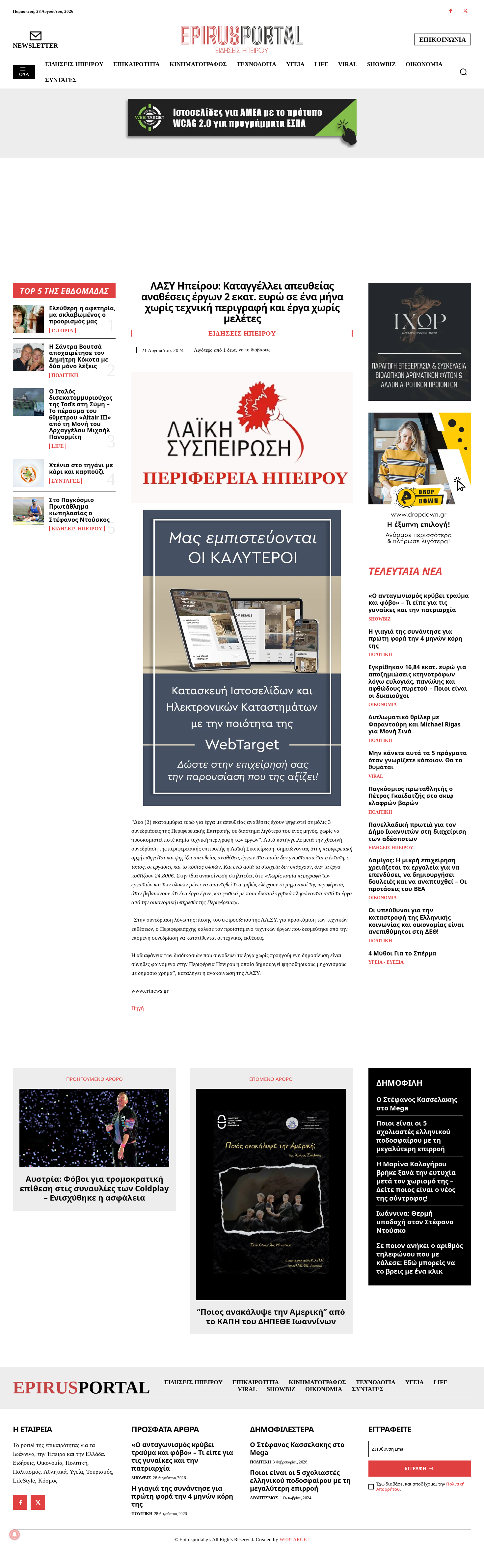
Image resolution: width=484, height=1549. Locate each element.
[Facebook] (450, 11)
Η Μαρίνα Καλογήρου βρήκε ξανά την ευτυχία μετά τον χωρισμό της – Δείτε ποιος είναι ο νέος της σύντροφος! (416, 1181)
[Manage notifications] (14, 1534)
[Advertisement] (242, 207)
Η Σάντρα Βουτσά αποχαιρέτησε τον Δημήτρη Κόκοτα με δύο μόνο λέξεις (78, 356)
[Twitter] (465, 11)
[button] (463, 72)
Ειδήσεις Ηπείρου (76, 528)
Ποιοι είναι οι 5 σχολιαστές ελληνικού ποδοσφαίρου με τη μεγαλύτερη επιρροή (413, 1136)
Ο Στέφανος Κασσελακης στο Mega (416, 1103)
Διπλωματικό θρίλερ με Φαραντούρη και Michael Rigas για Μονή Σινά (414, 724)
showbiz (379, 619)
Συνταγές (65, 481)
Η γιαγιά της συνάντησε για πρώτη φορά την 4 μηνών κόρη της (415, 638)
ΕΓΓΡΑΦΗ (415, 1468)
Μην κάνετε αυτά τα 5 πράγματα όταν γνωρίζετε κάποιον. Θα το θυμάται (417, 760)
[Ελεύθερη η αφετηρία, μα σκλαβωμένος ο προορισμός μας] (28, 319)
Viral (375, 776)
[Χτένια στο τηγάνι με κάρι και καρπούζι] (28, 473)
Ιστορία (62, 330)
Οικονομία (382, 704)
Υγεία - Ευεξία (386, 962)
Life (57, 446)
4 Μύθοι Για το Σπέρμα (402, 953)
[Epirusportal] (242, 39)
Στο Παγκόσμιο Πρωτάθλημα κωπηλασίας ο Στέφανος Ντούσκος (79, 509)
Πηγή (137, 1008)
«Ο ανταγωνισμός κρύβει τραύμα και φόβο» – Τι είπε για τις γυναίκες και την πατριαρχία (418, 603)
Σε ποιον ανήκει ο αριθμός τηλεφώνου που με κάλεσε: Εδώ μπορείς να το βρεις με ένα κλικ (419, 1258)
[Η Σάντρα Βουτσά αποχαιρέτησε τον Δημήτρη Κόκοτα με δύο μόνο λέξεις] (28, 357)
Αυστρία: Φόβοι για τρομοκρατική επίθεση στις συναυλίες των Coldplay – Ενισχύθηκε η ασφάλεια (94, 1188)
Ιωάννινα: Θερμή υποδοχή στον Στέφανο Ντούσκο (414, 1222)
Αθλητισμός (264, 1497)
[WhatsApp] (183, 363)
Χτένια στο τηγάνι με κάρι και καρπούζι (81, 468)
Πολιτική (64, 375)
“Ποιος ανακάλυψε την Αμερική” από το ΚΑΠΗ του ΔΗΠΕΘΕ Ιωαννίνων (271, 1316)
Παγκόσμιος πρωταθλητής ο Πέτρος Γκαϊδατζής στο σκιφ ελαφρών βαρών (410, 796)
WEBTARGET (294, 1539)
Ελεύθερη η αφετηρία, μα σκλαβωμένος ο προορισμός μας (82, 314)
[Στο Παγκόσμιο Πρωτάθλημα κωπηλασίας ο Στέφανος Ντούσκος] (28, 510)
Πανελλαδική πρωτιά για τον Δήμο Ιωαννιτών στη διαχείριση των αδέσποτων (417, 832)
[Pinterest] (168, 363)
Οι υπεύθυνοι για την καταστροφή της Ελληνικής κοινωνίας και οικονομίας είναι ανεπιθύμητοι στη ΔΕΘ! (416, 920)
